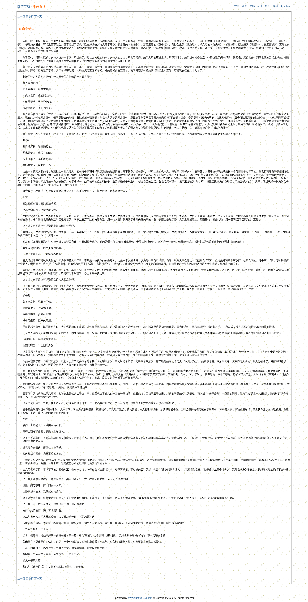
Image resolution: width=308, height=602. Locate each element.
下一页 (38, 16)
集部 (267, 6)
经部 (244, 6)
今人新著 (285, 6)
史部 (252, 6)
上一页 (21, 16)
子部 (259, 6)
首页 (236, 6)
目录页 (30, 16)
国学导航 (23, 6)
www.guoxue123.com (140, 598)
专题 (275, 6)
